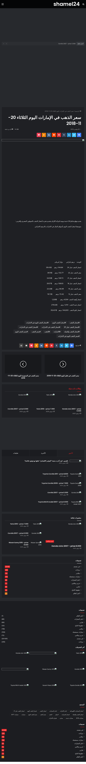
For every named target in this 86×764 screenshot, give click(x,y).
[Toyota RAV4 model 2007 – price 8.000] (75, 505)
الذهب (46, 332)
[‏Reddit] (54, 135)
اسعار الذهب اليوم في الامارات (36, 323)
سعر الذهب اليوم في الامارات (68, 336)
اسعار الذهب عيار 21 (71, 327)
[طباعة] (21, 345)
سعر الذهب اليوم (21, 332)
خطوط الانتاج (76, 590)
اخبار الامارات (63, 711)
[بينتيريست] (59, 135)
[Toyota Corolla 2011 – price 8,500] (75, 477)
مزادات (77, 570)
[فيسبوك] (79, 135)
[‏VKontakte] (49, 135)
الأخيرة (43, 453)
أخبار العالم (76, 593)
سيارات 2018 (79, 718)
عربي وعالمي (76, 583)
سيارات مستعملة (74, 576)
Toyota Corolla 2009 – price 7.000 (55, 483)
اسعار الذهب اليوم (58, 323)
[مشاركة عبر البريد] (26, 345)
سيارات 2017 (14, 714)
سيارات (23, 714)
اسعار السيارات (65, 714)
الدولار (57, 714)
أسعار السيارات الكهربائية (76, 711)
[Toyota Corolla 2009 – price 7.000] (75, 486)
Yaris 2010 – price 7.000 (45, 409)
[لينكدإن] (69, 135)
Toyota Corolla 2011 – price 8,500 (55, 474)
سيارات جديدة (69, 718)
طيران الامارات (53, 718)
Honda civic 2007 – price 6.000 (71, 410)
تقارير (78, 587)
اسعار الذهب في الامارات (28, 327)
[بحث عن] (83, 5)
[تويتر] (74, 135)
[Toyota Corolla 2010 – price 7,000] (15, 675)
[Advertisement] (43, 25)
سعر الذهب (36, 332)
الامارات (56, 332)
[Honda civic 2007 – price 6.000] (69, 400)
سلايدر (78, 573)
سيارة (61, 718)
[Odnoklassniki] (44, 135)
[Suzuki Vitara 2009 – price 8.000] (43, 692)
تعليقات (15, 453)
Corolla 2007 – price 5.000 (18, 409)
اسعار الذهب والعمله (71, 332)
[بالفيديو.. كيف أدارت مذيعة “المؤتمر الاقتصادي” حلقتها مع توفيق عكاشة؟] (75, 465)
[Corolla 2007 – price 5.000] (16, 400)
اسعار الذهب (74, 323)
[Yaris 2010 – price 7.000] (43, 400)
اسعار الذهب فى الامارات (50, 327)
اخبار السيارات (75, 580)
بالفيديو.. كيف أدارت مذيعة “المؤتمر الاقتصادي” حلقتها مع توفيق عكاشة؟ (46, 461)
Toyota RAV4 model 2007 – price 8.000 (53, 502)
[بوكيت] (39, 135)
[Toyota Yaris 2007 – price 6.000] (43, 659)
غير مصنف (76, 566)
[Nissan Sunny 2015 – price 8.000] (35, 545)
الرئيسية (77, 111)
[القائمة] (3, 5)
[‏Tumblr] (64, 135)
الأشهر (71, 453)
